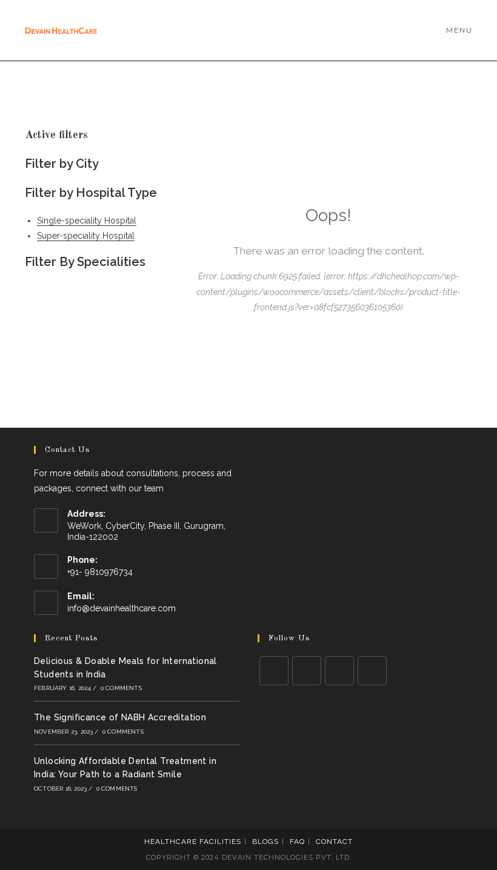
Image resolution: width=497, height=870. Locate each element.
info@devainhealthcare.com (121, 608)
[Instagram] (339, 670)
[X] (274, 670)
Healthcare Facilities (192, 841)
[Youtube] (372, 670)
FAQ (297, 841)
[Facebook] (306, 670)
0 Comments (121, 688)
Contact (334, 841)
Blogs (265, 841)
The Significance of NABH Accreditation (120, 717)
